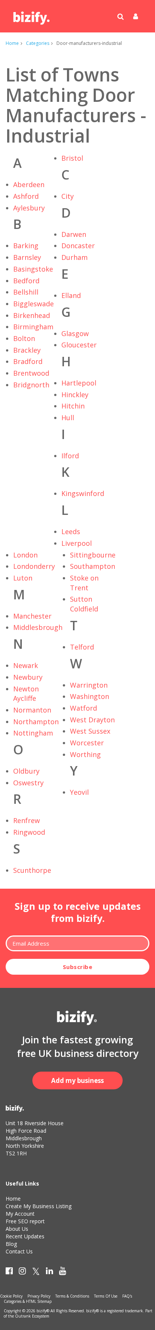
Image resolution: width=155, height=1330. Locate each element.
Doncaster (78, 245)
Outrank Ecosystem (32, 1316)
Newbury (28, 677)
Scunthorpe (32, 870)
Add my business (77, 1080)
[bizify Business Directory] (32, 15)
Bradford (28, 361)
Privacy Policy (38, 1296)
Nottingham (33, 732)
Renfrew (26, 820)
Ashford (26, 196)
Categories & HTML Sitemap (28, 1301)
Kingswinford (82, 493)
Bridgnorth (31, 384)
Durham (74, 257)
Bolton (24, 338)
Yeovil (79, 792)
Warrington (89, 685)
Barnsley (27, 257)
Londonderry (34, 566)
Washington (89, 696)
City (67, 196)
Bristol (72, 158)
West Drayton (92, 719)
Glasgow (75, 333)
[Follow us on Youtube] (62, 1272)
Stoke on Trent (84, 582)
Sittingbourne (92, 554)
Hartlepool (78, 382)
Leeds (70, 531)
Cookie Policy (11, 1296)
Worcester (87, 742)
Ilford (70, 455)
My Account (20, 1213)
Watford (83, 708)
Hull (67, 417)
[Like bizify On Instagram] (22, 1272)
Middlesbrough (37, 627)
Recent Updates (25, 1236)
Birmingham (33, 326)
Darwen (73, 234)
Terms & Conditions (72, 1296)
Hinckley (74, 394)
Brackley (27, 350)
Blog (11, 1243)
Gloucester (79, 344)
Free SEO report (25, 1221)
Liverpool (76, 543)
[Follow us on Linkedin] (49, 1272)
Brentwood (31, 373)
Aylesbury (29, 207)
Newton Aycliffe (26, 693)
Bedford (26, 280)
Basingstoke (33, 268)
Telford (82, 646)
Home (12, 43)
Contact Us (19, 1251)
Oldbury (26, 771)
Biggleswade (33, 303)
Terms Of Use (105, 1296)
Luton (22, 577)
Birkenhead (31, 315)
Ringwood (29, 832)
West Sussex (90, 731)
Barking (25, 245)
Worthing (85, 754)
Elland (71, 295)
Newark (25, 665)
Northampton (36, 721)
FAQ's (127, 1296)
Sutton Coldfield (84, 603)
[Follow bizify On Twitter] (36, 1272)
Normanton (32, 709)
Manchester (32, 615)
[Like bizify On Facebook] (9, 1272)
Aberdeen (28, 184)
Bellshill (25, 291)
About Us (17, 1228)
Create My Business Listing (38, 1206)
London (25, 554)
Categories (37, 43)
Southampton (92, 566)
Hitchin (73, 405)
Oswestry (28, 782)
